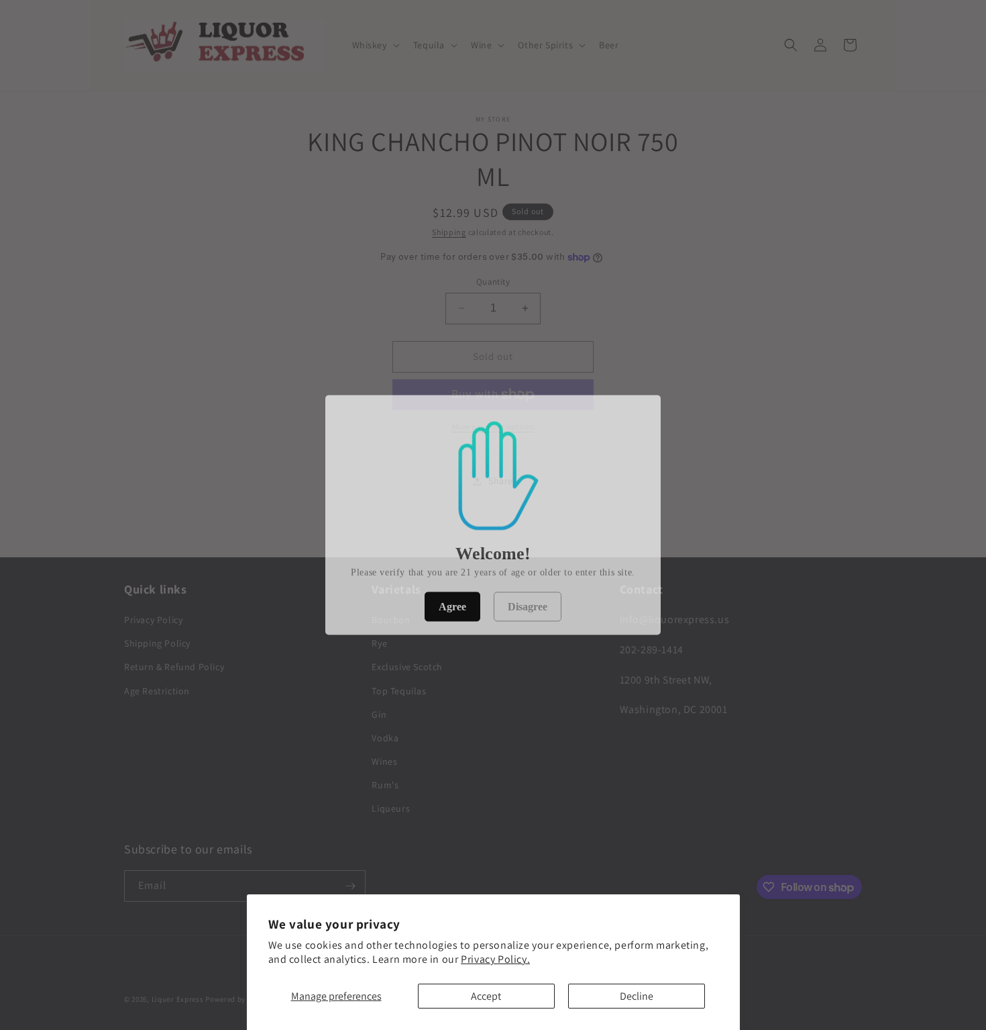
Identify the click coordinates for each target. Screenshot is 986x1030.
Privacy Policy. (495, 959)
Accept (486, 996)
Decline (636, 996)
